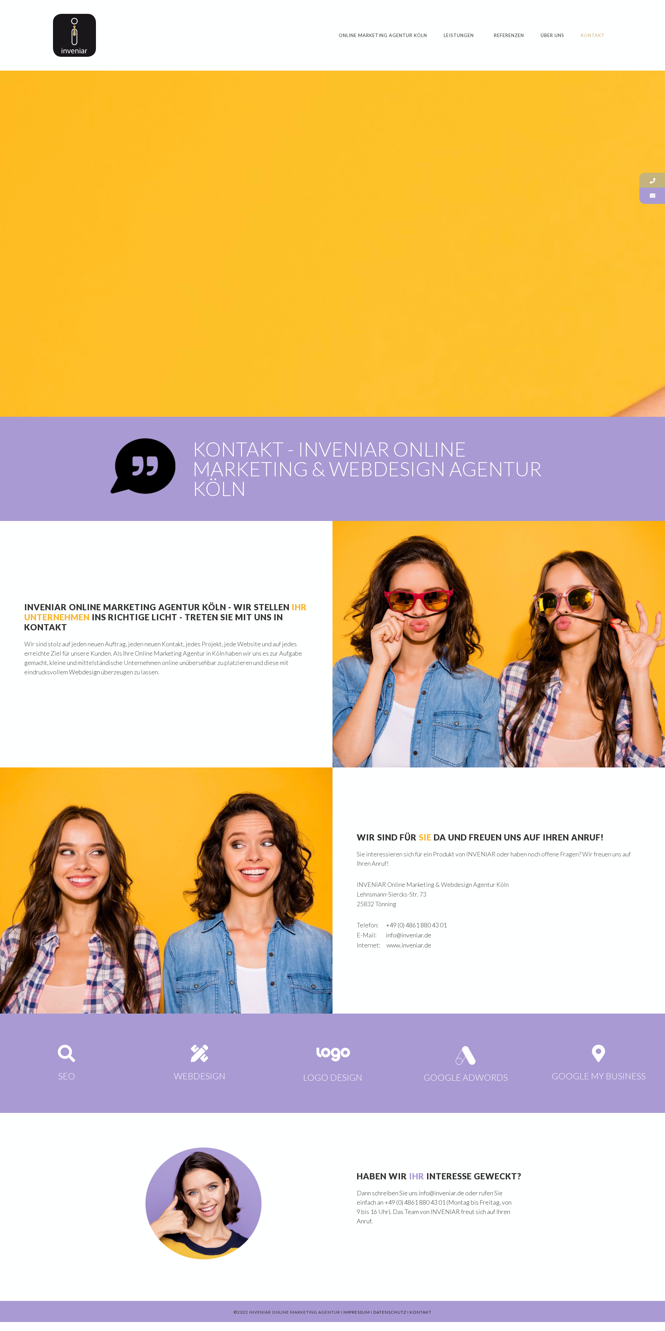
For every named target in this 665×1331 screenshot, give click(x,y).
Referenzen (509, 35)
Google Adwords (466, 1077)
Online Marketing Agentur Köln (383, 35)
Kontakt (593, 35)
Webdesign (84, 672)
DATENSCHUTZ (389, 1312)
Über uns (552, 35)
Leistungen (459, 35)
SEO (66, 1076)
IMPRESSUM (357, 1312)
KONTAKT (421, 1312)
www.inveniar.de (409, 945)
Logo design (332, 1077)
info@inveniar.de (408, 935)
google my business (599, 1076)
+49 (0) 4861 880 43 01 (416, 925)
